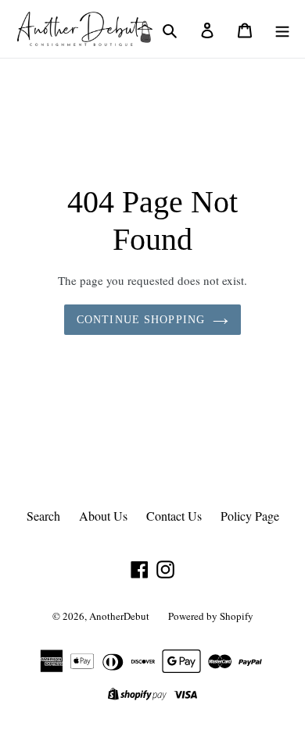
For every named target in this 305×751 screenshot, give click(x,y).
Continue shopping (141, 320)
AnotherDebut (119, 616)
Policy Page (250, 515)
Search (43, 515)
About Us (103, 515)
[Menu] (282, 29)
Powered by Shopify (210, 616)
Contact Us (174, 515)
